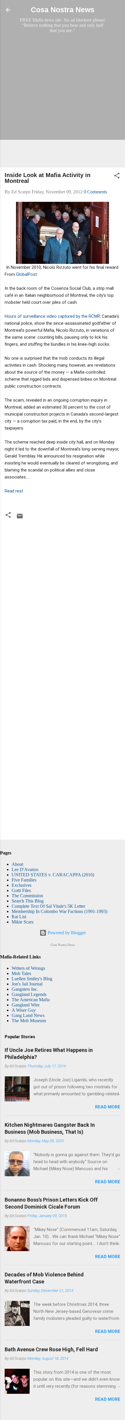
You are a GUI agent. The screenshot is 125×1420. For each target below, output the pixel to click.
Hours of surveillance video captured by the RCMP (52, 316)
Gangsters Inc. (25, 989)
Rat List (19, 916)
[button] (116, 176)
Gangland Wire (26, 1004)
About (17, 864)
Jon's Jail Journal (27, 983)
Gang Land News (28, 1015)
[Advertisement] (62, 100)
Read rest (14, 491)
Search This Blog (28, 900)
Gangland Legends (29, 994)
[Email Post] (19, 517)
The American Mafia (31, 999)
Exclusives (21, 885)
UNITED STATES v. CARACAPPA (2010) (53, 874)
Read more (107, 1107)
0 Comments (95, 191)
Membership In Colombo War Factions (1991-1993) (59, 911)
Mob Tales (21, 973)
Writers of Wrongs (28, 968)
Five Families (24, 879)
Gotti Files (21, 890)
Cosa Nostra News (62, 10)
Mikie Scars (22, 921)
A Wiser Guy (24, 1010)
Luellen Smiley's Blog (32, 978)
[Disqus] (62, 599)
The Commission (27, 895)
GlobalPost (26, 274)
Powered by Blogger (66, 932)
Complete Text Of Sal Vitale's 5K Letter (48, 906)
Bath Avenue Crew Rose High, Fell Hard (51, 1349)
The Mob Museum (29, 1020)
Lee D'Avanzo (25, 869)
